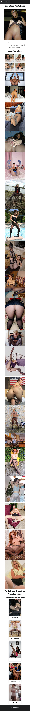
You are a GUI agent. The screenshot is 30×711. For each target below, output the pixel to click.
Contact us (10, 709)
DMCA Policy (16, 709)
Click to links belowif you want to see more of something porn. (15, 45)
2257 (21, 709)
